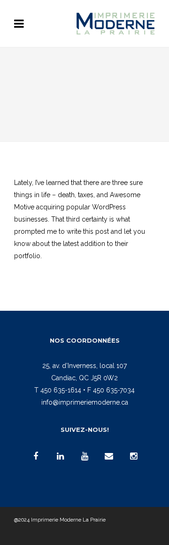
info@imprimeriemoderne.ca (84, 402)
